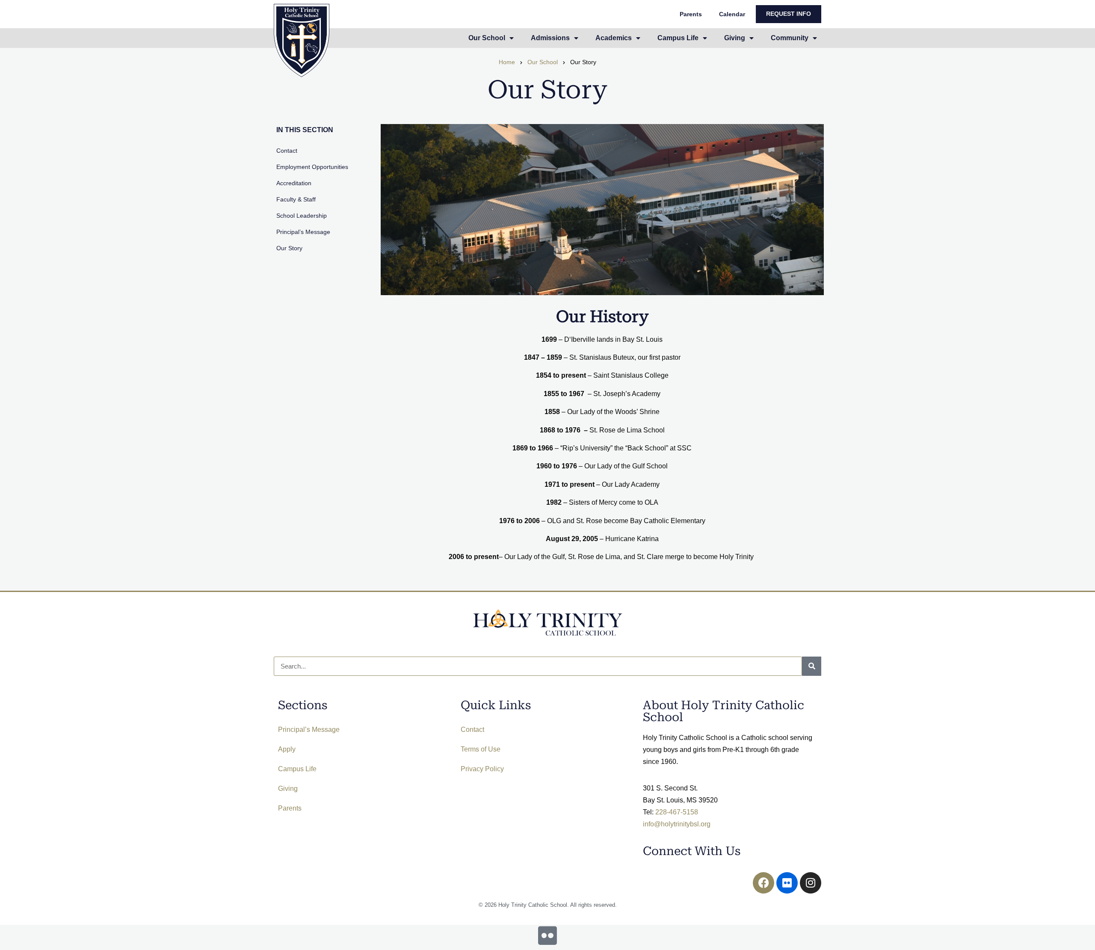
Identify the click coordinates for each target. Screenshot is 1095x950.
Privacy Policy (482, 768)
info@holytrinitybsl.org (676, 824)
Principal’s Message (303, 231)
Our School (542, 62)
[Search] (811, 666)
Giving (288, 788)
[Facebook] (763, 883)
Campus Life (297, 768)
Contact (286, 150)
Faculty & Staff (296, 199)
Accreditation (293, 183)
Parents (691, 14)
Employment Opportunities (312, 166)
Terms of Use (480, 749)
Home (507, 62)
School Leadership (301, 215)
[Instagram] (810, 883)
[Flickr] (787, 883)
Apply (287, 749)
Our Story (289, 248)
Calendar (732, 14)
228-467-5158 (676, 812)
